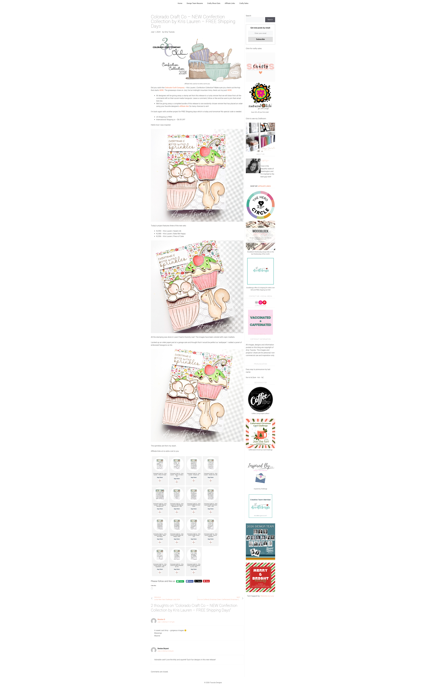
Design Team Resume (195, 3)
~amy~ (264, 160)
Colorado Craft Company (174, 88)
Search (248, 16)
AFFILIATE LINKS (264, 186)
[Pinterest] (264, 302)
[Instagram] (260, 302)
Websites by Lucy (267, 596)
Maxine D (161, 619)
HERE (229, 90)
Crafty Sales (243, 3)
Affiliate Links (230, 3)
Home (180, 3)
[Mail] (256, 302)
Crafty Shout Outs (213, 3)
